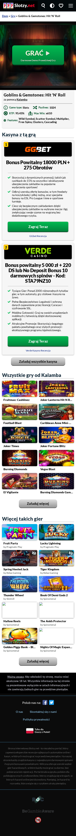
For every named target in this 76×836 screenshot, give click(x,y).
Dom (5, 16)
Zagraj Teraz (38, 226)
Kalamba (22, 99)
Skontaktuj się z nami (43, 711)
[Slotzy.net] (19, 5)
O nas (19, 711)
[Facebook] (45, 703)
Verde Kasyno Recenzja (38, 350)
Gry (13, 16)
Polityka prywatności (36, 719)
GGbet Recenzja (38, 236)
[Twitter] (51, 703)
